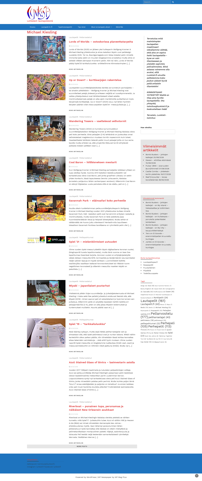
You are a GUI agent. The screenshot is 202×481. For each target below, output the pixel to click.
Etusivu (32, 27)
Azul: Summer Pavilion (163, 286)
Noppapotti (148, 265)
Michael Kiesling (163, 307)
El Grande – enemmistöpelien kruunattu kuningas (158, 236)
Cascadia (148, 292)
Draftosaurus (159, 292)
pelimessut (160, 320)
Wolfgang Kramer (159, 342)
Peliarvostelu (157, 315)
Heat (158, 294)
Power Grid (161, 330)
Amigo (144, 286)
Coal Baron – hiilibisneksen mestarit (177, 308)
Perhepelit (159, 326)
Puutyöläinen (149, 268)
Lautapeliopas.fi (150, 262)
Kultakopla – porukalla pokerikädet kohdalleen (157, 219)
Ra (151, 333)
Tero (148, 233)
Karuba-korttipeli (147, 298)
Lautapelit (153, 301)
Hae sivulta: (146, 127)
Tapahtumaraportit (65, 27)
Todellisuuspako (150, 273)
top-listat (146, 342)
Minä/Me (119, 27)
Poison (153, 330)
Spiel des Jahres (151, 336)
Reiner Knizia (160, 333)
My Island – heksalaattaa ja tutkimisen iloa (157, 208)
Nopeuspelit (145, 310)
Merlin (152, 307)
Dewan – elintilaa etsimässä (158, 160)
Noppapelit (156, 310)
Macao (163, 304)
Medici (144, 307)
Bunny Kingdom (147, 289)
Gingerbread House (148, 294)
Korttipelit (161, 297)
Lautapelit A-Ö (46, 27)
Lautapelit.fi (150, 304)
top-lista (167, 339)
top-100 (159, 339)
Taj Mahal (151, 339)
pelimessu (147, 320)
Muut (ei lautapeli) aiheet (100, 27)
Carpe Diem (159, 289)
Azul (151, 286)
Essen (170, 292)
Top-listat (81, 27)
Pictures (145, 330)
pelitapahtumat (150, 323)
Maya (169, 304)
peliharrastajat (159, 317)
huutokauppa (167, 294)
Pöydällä (147, 270)
